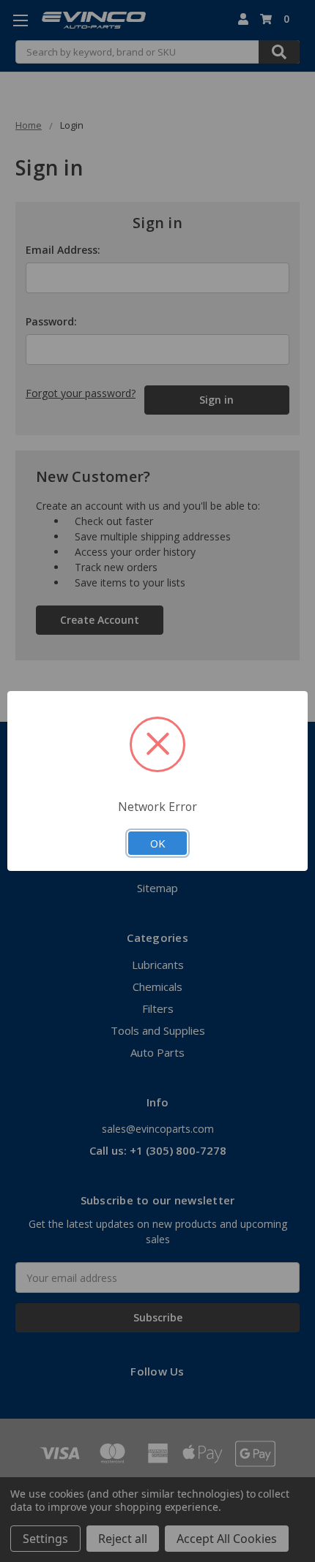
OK (157, 843)
